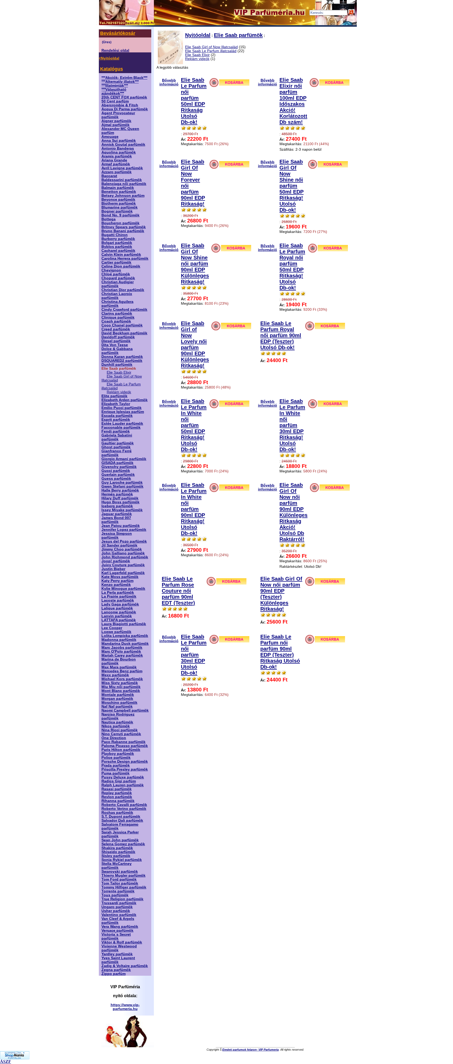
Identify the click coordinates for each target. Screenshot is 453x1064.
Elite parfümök (114, 396)
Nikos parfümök (115, 726)
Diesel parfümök (116, 341)
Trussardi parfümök (118, 903)
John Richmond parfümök (124, 557)
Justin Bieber (113, 569)
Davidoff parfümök (118, 337)
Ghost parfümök (116, 447)
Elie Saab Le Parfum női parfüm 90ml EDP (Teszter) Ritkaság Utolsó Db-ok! (280, 652)
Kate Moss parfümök (119, 577)
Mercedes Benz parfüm (121, 671)
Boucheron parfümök (120, 223)
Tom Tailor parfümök (119, 883)
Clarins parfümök (116, 313)
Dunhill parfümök (116, 365)
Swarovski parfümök (119, 872)
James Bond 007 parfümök (116, 520)
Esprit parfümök (115, 420)
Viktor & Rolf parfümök (121, 942)
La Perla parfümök (117, 592)
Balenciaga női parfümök (123, 184)
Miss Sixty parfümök (119, 683)
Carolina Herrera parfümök (124, 258)
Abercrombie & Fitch (119, 105)
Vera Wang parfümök (119, 927)
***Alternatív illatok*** (120, 82)
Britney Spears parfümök (123, 227)
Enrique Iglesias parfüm (122, 412)
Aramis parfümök (116, 156)
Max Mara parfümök (119, 667)
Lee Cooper (111, 628)
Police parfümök (116, 758)
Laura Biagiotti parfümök (123, 624)
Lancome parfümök (118, 612)
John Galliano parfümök (123, 553)
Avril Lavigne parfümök (122, 168)
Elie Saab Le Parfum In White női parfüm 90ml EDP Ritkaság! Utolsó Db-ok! (194, 509)
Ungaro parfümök (117, 907)
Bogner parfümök (117, 211)
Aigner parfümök (116, 121)
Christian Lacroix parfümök (116, 296)
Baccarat (109, 176)
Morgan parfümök (117, 699)
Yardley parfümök (117, 954)
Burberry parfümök (118, 239)
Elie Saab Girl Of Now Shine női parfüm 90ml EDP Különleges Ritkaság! (195, 264)
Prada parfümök (115, 765)
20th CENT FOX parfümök (124, 97)
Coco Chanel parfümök (122, 325)
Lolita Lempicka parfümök (124, 636)
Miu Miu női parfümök (121, 687)
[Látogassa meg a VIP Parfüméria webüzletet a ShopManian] (14, 1058)
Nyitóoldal (198, 35)
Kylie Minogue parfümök (123, 589)
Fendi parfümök (115, 431)
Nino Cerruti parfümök (121, 734)
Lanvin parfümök (116, 616)
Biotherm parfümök (118, 203)
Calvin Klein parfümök (121, 255)
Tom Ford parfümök (119, 879)
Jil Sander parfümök (119, 545)
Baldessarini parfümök (121, 180)
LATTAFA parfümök (118, 620)
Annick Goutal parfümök (123, 144)
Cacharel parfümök (118, 251)
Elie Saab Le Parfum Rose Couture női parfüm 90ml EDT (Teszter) (178, 591)
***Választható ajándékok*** (113, 91)
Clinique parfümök (117, 317)
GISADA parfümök (117, 463)
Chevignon (111, 270)
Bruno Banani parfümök (122, 231)
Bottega (108, 219)
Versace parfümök (117, 930)
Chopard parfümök (118, 278)
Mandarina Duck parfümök (125, 644)
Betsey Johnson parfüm (122, 196)
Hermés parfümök (117, 494)
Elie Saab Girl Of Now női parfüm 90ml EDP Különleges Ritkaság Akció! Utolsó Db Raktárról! (293, 512)
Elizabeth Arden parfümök (124, 400)
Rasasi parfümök (116, 789)
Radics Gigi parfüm (118, 781)
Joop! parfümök (115, 561)
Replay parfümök (116, 793)
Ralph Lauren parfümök (122, 785)
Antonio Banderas (117, 148)
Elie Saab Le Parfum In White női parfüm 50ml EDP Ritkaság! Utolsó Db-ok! (194, 425)
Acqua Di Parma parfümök (124, 109)
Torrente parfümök (117, 891)
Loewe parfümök (116, 632)
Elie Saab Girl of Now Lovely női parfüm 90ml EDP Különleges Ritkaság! (195, 344)
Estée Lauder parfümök (122, 423)
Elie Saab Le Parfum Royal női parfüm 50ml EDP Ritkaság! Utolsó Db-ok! (292, 267)
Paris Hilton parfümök (120, 750)
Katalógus (111, 69)
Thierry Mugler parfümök (123, 875)
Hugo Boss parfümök (120, 502)
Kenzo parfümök (116, 585)
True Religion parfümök (122, 899)
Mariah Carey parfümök (122, 655)
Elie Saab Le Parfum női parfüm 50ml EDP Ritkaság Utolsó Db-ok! (194, 101)
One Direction (113, 738)
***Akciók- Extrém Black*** (124, 78)
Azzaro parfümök (116, 172)
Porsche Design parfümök (124, 761)
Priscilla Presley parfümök (124, 769)
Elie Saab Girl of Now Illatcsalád (211, 47)
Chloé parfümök (115, 274)
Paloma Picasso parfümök (124, 746)
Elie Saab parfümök (238, 35)
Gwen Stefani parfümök (122, 486)
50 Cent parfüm (115, 101)
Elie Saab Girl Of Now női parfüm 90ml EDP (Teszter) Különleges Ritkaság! (281, 594)
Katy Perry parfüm (117, 581)
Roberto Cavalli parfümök (124, 805)
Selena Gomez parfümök (123, 844)
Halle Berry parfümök (120, 490)
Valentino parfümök (118, 915)
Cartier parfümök (116, 262)
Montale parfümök (117, 695)
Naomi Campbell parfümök (125, 710)
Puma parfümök (115, 773)
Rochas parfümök (117, 813)
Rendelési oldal (115, 50)
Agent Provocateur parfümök (118, 115)
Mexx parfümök (115, 675)
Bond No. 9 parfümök (120, 215)
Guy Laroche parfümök (122, 482)
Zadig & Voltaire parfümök (124, 966)
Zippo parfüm (113, 974)
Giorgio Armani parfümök (123, 459)
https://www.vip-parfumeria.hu (125, 1007)
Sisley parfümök (115, 856)
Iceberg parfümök (117, 506)
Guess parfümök (116, 479)
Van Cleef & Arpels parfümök (117, 921)
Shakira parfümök (117, 848)
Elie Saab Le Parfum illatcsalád (210, 51)
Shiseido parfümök (118, 852)
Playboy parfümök (117, 754)
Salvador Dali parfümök (122, 820)
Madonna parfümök (118, 640)
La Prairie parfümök (118, 596)
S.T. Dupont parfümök (120, 817)
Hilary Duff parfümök (119, 498)
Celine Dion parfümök (120, 266)
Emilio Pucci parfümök (121, 408)
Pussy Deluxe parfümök (122, 777)
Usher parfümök (115, 911)
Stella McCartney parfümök (116, 866)
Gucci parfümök (115, 471)
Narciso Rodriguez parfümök (117, 716)
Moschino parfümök (119, 703)
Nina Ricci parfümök (119, 730)
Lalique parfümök (117, 608)
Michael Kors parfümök (122, 679)
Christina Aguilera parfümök (117, 304)
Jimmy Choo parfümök (121, 549)
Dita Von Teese (114, 345)
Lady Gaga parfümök (120, 604)
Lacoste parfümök (117, 600)
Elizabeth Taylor (115, 404)
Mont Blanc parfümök (120, 691)
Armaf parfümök (115, 164)
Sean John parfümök (120, 840)
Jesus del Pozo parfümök (124, 541)
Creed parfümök (115, 329)
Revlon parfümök (116, 797)
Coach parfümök (116, 321)
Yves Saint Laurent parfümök (118, 960)
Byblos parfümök (116, 247)
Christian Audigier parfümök (117, 284)
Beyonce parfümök (118, 199)
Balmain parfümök (117, 188)
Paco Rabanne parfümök (123, 742)
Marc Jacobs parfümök (121, 648)
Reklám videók (119, 392)
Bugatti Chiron (114, 235)
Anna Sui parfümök (118, 141)
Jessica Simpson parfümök (116, 535)
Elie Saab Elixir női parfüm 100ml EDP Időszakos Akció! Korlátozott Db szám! (293, 101)
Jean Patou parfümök (120, 526)
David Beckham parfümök (124, 333)
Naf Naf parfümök (117, 706)
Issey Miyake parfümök (122, 510)
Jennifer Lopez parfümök (123, 530)
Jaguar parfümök (116, 514)
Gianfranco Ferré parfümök (116, 453)
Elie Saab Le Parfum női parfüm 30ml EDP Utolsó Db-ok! (194, 655)
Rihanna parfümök (117, 801)
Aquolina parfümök (118, 152)
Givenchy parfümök (119, 467)
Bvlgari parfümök (116, 243)
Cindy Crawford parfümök (124, 310)
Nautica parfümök (117, 722)
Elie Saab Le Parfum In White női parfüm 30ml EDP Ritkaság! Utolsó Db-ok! (292, 425)
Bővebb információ (169, 82)
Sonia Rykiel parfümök (121, 860)
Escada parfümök (117, 416)
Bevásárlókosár (117, 33)
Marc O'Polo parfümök (121, 651)
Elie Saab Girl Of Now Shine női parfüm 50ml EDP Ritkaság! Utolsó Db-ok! (291, 186)
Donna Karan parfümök (122, 357)
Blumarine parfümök (119, 207)
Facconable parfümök (121, 427)
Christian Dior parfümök (122, 290)
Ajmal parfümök (115, 125)
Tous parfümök (114, 895)
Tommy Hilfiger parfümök (123, 887)
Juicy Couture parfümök (123, 565)
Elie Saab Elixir (119, 372)
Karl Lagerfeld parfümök (123, 573)
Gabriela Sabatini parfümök (116, 437)
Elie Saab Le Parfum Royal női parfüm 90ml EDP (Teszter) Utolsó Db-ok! (280, 335)
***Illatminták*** (114, 86)
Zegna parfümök (116, 970)
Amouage (109, 137)
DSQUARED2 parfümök (121, 361)
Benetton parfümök (118, 192)
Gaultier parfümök (117, 443)
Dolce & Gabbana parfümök (117, 351)
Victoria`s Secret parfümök (116, 936)
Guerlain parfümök (118, 475)
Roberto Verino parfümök (123, 809)
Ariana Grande (114, 160)
